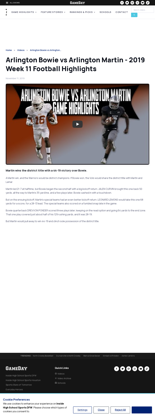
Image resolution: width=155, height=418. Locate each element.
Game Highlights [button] (22, 12)
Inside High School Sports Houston (23, 380)
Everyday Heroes (14, 389)
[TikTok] (148, 3)
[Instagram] (137, 3)
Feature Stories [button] (52, 12)
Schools (105, 12)
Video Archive (64, 378)
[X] (127, 3)
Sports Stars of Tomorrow (19, 384)
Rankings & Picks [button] (81, 12)
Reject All (120, 409)
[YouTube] (142, 3)
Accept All (142, 409)
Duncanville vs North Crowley (68, 356)
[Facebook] (122, 3)
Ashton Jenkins (128, 356)
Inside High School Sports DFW (21, 375)
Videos (21, 50)
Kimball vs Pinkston (111, 356)
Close (101, 409)
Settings (82, 409)
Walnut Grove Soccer (91, 356)
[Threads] (132, 3)
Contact (121, 12)
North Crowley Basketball (43, 356)
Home (9, 50)
